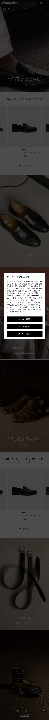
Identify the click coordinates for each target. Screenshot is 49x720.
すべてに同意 (24, 319)
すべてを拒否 (24, 326)
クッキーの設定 (24, 334)
